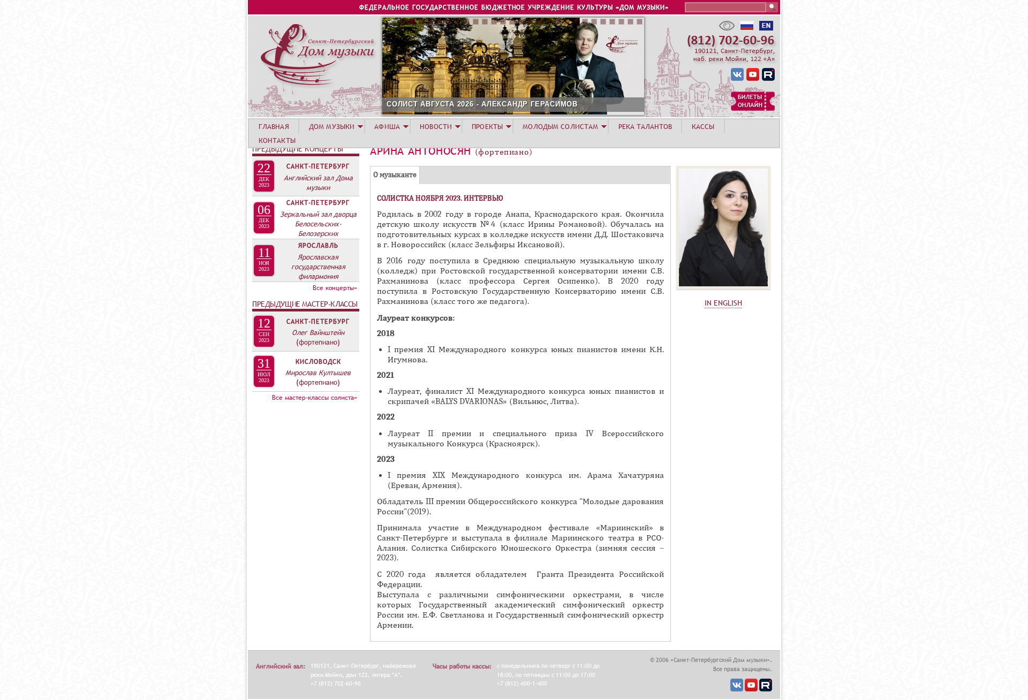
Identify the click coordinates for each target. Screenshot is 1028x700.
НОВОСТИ (436, 126)
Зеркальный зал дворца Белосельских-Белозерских (318, 223)
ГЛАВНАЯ (274, 126)
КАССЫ (703, 126)
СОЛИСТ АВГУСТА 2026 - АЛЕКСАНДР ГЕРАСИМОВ (482, 104)
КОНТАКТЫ (277, 140)
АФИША (387, 126)
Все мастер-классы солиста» (314, 397)
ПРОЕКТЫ (487, 126)
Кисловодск (318, 362)
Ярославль (318, 245)
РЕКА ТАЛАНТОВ (645, 126)
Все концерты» (335, 288)
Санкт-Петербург (318, 166)
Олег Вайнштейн (318, 332)
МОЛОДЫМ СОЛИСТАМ (560, 126)
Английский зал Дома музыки (318, 182)
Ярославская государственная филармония (318, 266)
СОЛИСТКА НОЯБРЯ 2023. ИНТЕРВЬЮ (440, 198)
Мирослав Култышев (318, 372)
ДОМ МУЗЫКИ (331, 126)
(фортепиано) (318, 342)
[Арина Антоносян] (723, 291)
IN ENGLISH (723, 303)
